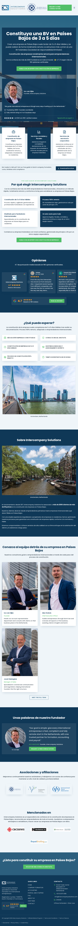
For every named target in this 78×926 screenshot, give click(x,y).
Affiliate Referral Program (35, 918)
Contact (31, 904)
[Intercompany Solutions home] (13, 8)
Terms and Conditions (50, 918)
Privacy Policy (15, 923)
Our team (31, 901)
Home (30, 885)
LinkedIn (58, 900)
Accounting (32, 890)
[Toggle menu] (74, 8)
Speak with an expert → (65, 118)
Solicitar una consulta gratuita (39, 867)
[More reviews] (76, 282)
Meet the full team (39, 697)
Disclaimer (6, 923)
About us (31, 898)
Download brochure (67, 168)
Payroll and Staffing (35, 893)
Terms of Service (64, 918)
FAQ (29, 896)
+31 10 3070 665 (61, 894)
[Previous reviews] (29, 282)
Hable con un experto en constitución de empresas (39, 69)
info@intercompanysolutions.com (66, 897)
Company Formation (35, 888)
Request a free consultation (54, 8)
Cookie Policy (24, 923)
